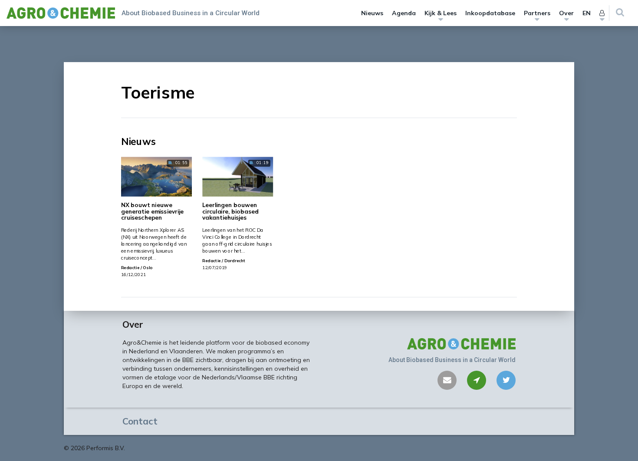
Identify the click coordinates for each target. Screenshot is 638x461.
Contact (140, 421)
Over (566, 13)
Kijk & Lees (440, 13)
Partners (537, 13)
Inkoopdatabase (490, 13)
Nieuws (372, 13)
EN (586, 13)
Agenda (404, 13)
